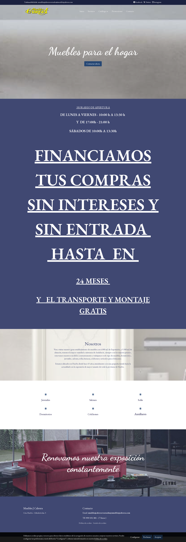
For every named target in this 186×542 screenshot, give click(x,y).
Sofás (140, 400)
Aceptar (158, 537)
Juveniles (45, 400)
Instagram (157, 2)
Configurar (135, 537)
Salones (93, 400)
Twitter (148, 2)
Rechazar (147, 537)
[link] (37, 11)
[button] (103, 11)
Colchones (93, 414)
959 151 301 (91, 518)
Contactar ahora (93, 63)
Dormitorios (46, 414)
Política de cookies (85, 523)
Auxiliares (140, 414)
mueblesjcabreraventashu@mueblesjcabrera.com (109, 512)
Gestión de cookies (99, 523)
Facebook (138, 2)
